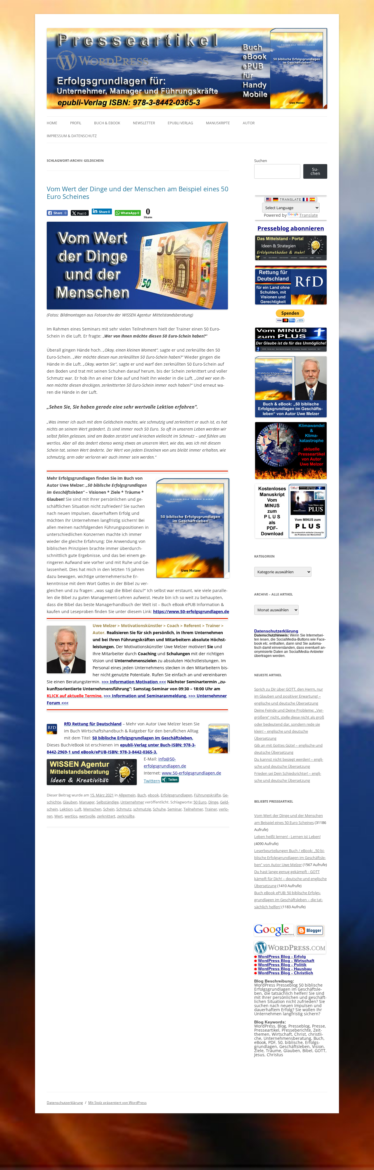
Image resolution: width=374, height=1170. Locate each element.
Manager (87, 802)
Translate (308, 215)
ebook (153, 795)
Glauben (70, 802)
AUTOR (248, 123)
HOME (52, 123)
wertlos (71, 816)
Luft (78, 809)
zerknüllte (125, 816)
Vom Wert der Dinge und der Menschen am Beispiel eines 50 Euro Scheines (137, 192)
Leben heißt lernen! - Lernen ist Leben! (287, 836)
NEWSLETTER (144, 123)
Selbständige (107, 802)
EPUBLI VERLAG (180, 123)
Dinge (213, 802)
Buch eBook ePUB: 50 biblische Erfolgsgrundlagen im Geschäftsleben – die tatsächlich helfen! (288, 899)
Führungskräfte (207, 795)
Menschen (92, 809)
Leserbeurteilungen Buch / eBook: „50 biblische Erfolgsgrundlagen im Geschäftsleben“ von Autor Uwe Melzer (290, 857)
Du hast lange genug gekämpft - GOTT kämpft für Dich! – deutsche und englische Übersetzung (290, 878)
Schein (109, 809)
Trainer (211, 809)
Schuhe (159, 809)
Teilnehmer (193, 809)
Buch (141, 795)
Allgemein (127, 795)
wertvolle (87, 816)
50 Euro (200, 802)
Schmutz (123, 809)
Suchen (260, 160)
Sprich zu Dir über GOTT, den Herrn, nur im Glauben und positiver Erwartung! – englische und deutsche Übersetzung (288, 696)
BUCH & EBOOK (107, 123)
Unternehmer (132, 802)
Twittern (152, 781)
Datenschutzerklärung (65, 1102)
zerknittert (106, 816)
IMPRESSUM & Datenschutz (72, 135)
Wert (58, 816)
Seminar (174, 809)
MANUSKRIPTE (218, 123)
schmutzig (142, 809)
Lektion (66, 809)
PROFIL (75, 123)
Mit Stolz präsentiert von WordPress (117, 1102)
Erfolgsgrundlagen (176, 795)
